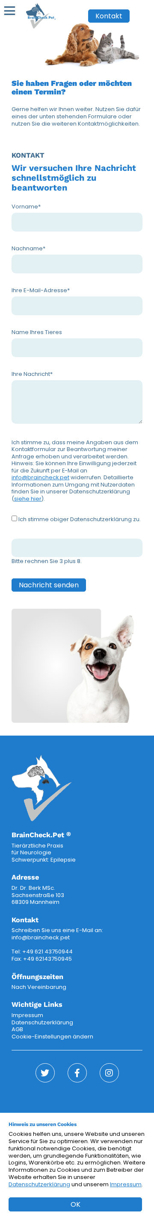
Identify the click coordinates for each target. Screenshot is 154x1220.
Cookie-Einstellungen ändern (52, 1036)
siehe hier (27, 498)
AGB (17, 1029)
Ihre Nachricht (32, 374)
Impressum (27, 1015)
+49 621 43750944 (47, 951)
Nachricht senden (49, 585)
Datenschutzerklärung (42, 1022)
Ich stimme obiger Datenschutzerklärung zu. (79, 519)
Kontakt (108, 16)
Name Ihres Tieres (37, 332)
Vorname (26, 206)
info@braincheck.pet (40, 477)
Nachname (28, 248)
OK (75, 1204)
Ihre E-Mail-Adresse (41, 290)
